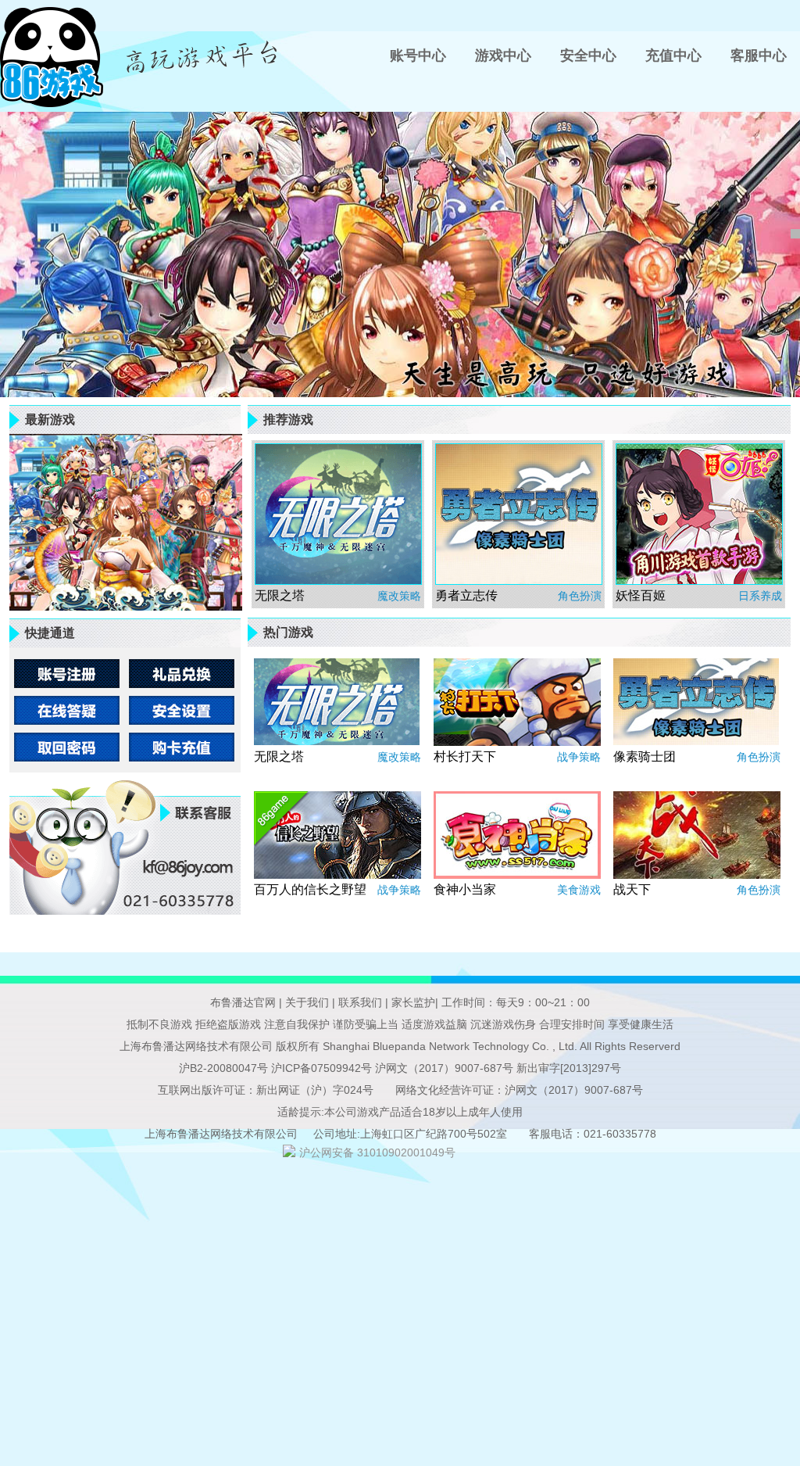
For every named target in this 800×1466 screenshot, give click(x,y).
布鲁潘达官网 (244, 1002)
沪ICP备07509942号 (321, 1068)
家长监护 (411, 1002)
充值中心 (673, 55)
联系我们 (358, 1002)
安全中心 (588, 55)
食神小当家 (465, 889)
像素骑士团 (644, 756)
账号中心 (418, 55)
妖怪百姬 (641, 595)
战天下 (632, 889)
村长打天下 (465, 756)
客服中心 (758, 55)
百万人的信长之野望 (310, 889)
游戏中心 (503, 55)
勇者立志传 (466, 595)
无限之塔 (280, 595)
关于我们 (305, 1002)
